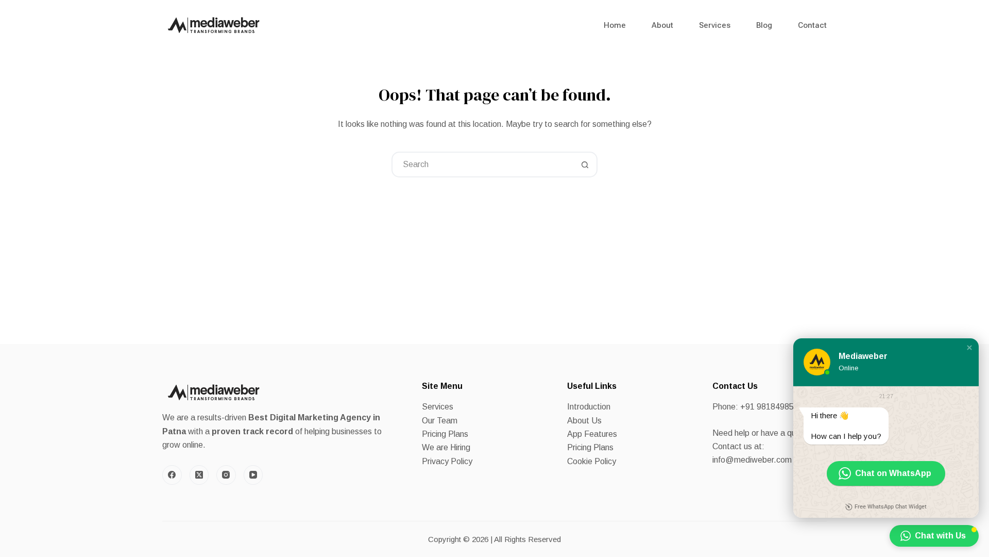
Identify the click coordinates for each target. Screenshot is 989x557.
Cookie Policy (591, 461)
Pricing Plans (445, 434)
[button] (969, 347)
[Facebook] (172, 475)
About (662, 25)
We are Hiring (446, 447)
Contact (812, 25)
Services (714, 25)
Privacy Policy (447, 461)
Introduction (588, 406)
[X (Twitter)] (199, 475)
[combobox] (483, 164)
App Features (592, 434)
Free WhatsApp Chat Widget (891, 506)
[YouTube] (253, 475)
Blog (764, 25)
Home (615, 25)
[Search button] (584, 164)
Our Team (439, 420)
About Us (584, 420)
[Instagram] (226, 475)
